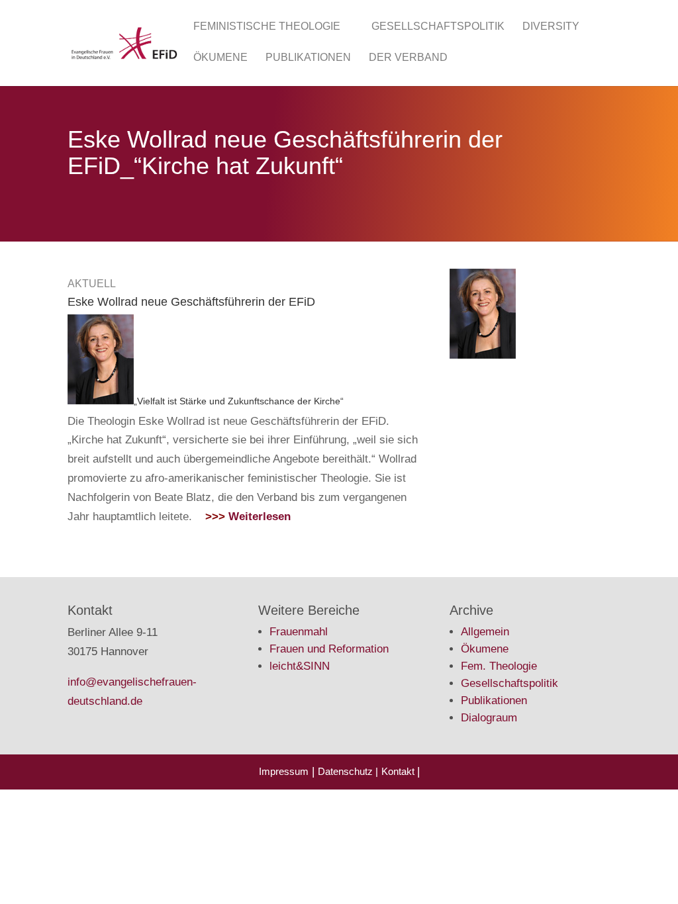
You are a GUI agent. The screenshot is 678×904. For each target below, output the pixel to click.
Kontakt (399, 771)
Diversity (550, 27)
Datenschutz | (348, 771)
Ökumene (220, 58)
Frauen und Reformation (329, 649)
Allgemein (485, 631)
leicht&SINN (299, 666)
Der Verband (408, 58)
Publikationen (308, 58)
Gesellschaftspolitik (438, 27)
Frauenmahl (298, 631)
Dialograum (489, 717)
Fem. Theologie (499, 666)
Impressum (284, 771)
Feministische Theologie (266, 27)
